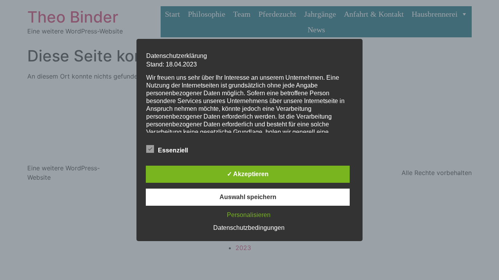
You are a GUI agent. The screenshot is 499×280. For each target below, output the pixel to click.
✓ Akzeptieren (248, 174)
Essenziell (173, 150)
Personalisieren (249, 215)
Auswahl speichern (247, 197)
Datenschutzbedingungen (249, 227)
